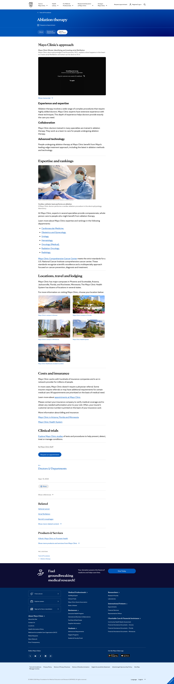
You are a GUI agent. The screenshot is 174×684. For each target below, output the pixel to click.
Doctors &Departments (51, 32)
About (41, 32)
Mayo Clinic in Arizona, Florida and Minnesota (58, 417)
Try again (72, 80)
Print (45, 486)
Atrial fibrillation (44, 514)
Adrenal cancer (44, 509)
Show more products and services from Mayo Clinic (57, 543)
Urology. (45, 236)
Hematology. (47, 240)
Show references (44, 495)
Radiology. (46, 252)
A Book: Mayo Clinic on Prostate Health (53, 538)
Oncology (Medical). (50, 244)
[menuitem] (41, 32)
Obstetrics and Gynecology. (54, 232)
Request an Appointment (47, 25)
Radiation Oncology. (51, 248)
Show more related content (48, 524)
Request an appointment (49, 454)
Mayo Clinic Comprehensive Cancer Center (57, 258)
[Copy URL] (84, 76)
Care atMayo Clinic (62, 32)
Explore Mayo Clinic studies (50, 436)
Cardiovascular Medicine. (53, 228)
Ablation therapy (52, 19)
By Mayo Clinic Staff (45, 447)
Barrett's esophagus (45, 519)
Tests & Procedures (45, 12)
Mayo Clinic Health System (50, 422)
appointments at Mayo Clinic (67, 397)
